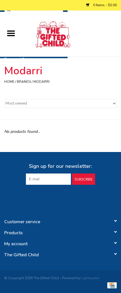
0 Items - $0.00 (104, 5)
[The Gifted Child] (71, 33)
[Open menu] (11, 33)
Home (9, 81)
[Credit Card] (111, 285)
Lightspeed (90, 278)
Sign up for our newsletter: (60, 166)
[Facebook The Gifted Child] (55, 196)
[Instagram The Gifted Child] (65, 196)
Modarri (41, 81)
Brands (24, 81)
